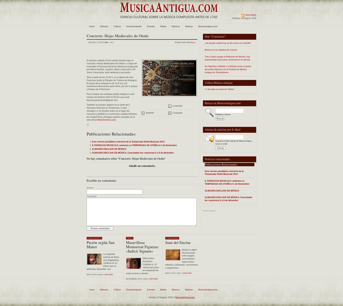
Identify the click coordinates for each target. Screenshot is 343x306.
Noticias (189, 26)
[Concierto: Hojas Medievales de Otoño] (169, 98)
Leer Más (153, 279)
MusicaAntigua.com (207, 26)
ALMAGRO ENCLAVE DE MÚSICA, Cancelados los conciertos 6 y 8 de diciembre (228, 198)
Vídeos (129, 238)
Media (163, 26)
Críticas (117, 26)
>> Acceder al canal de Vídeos (219, 89)
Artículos (104, 26)
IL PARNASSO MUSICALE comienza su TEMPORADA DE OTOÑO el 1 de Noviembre (227, 182)
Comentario (92, 196)
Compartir (177, 113)
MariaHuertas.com (106, 120)
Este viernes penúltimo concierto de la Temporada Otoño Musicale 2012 (224, 172)
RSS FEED (251, 15)
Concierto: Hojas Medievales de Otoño (118, 35)
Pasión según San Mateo (101, 244)
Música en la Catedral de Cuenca (221, 50)
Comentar (177, 106)
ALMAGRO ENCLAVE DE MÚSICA (222, 191)
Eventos (151, 26)
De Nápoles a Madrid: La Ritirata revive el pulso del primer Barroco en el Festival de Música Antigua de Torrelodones (228, 69)
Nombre (90, 188)
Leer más (108, 275)
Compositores (172, 238)
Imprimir (150, 113)
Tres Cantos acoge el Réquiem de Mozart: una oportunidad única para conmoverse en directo (227, 58)
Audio (90, 238)
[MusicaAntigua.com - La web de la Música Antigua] (169, 20)
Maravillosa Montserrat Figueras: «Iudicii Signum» (142, 247)
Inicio (92, 26)
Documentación (134, 26)
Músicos (176, 26)
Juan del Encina (177, 242)
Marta (193, 42)
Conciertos (218, 36)
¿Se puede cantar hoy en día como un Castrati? (228, 43)
